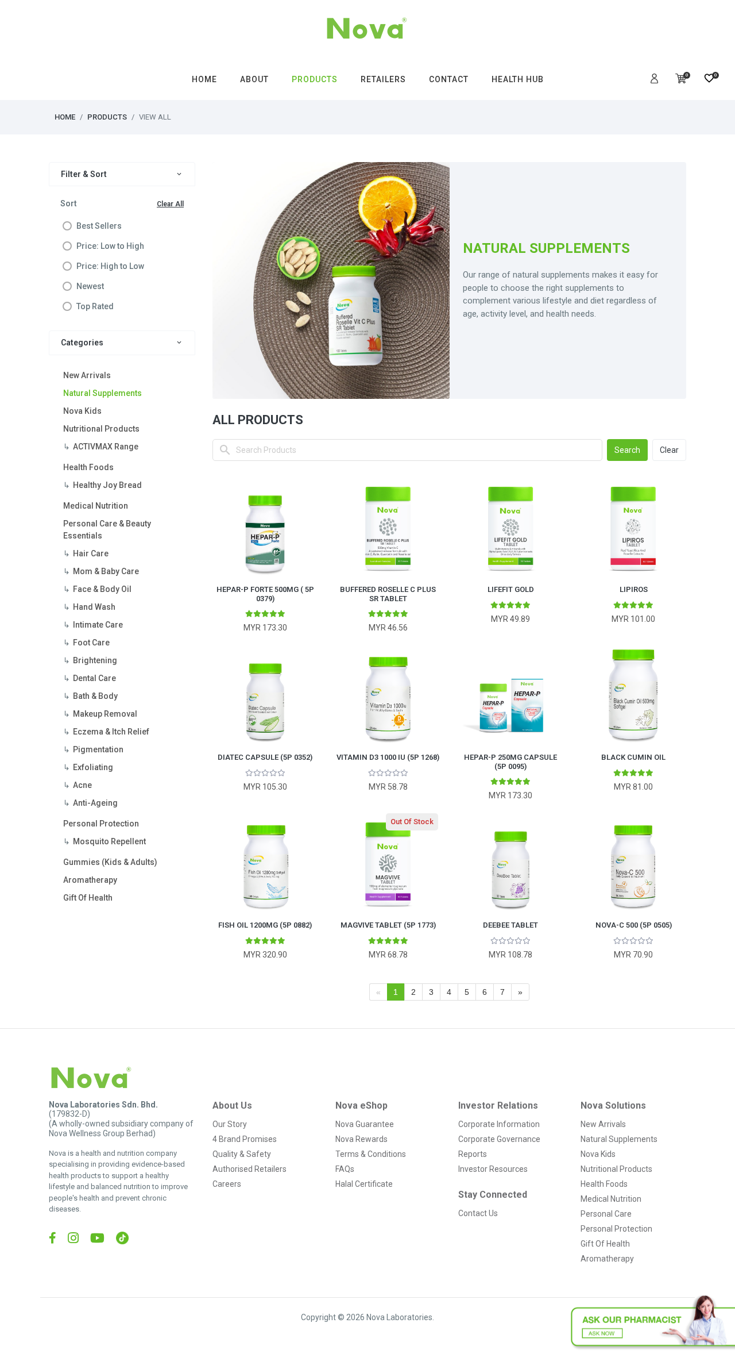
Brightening (95, 660)
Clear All (170, 204)
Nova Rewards (361, 1139)
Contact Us (478, 1213)
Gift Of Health (88, 897)
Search (627, 450)
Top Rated (95, 306)
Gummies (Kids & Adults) (110, 862)
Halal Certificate (364, 1184)
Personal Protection (101, 823)
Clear (669, 450)
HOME (204, 79)
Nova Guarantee (364, 1124)
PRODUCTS (315, 79)
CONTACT (449, 79)
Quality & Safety (241, 1154)
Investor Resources (493, 1169)
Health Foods (88, 467)
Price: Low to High (110, 246)
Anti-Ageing (95, 802)
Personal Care (606, 1213)
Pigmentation (98, 749)
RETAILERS (383, 79)
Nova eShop (361, 1105)
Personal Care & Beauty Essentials (107, 529)
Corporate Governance (499, 1139)
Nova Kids (82, 411)
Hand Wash (94, 607)
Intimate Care (98, 624)
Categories (82, 342)
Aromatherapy (90, 880)
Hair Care (91, 553)
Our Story (229, 1124)
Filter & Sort (84, 174)
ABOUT (254, 79)
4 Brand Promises (244, 1139)
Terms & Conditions (370, 1154)
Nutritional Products (101, 428)
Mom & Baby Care (106, 571)
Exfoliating (93, 767)
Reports (472, 1154)
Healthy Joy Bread (107, 485)
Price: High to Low (110, 266)
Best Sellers (99, 225)
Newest (90, 286)
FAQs (344, 1169)
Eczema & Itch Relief (111, 731)
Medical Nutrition (95, 505)
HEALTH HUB (518, 79)
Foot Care (91, 642)
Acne (82, 785)
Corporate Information (499, 1124)
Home (65, 117)
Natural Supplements (102, 393)
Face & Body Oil (102, 589)
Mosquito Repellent (109, 841)
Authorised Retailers (249, 1169)
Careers (226, 1184)
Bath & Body (95, 696)
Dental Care (94, 678)
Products (107, 117)
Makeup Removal (105, 713)
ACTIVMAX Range (105, 446)
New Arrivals (87, 375)
